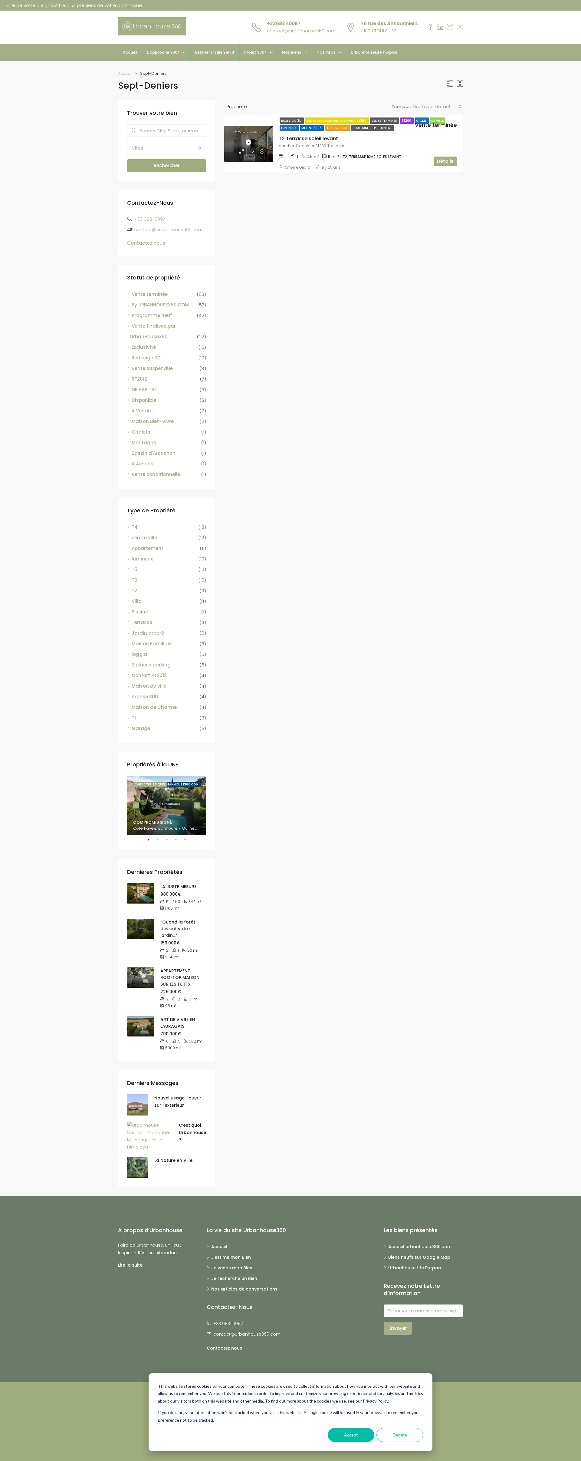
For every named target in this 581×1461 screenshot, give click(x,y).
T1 (134, 718)
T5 (134, 569)
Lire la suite (130, 1265)
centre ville (144, 537)
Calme (421, 120)
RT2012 (139, 379)
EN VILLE (437, 120)
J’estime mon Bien (231, 1257)
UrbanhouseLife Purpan (374, 52)
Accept (351, 1434)
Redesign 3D (291, 120)
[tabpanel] (166, 805)
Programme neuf (152, 315)
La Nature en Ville (173, 1160)
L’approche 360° (163, 52)
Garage (141, 728)
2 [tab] (161, 840)
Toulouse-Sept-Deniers (372, 128)
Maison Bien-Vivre (153, 421)
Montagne (144, 442)
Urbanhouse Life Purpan (414, 1268)
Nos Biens (291, 52)
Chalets (141, 432)
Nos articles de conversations (244, 1289)
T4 (135, 527)
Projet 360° (255, 52)
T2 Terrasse (337, 128)
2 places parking (151, 665)
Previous (136, 805)
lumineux (142, 559)
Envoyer (398, 1328)
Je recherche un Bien (234, 1278)
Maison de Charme (154, 707)
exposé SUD (145, 696)
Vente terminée (384, 120)
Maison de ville (149, 686)
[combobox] (437, 106)
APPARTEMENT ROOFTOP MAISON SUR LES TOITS (179, 977)
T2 (134, 590)
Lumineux (289, 128)
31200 (407, 120)
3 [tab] (170, 840)
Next (197, 805)
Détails (445, 161)
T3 (134, 580)
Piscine (140, 612)
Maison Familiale (152, 643)
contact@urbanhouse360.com (301, 31)
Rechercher (167, 165)
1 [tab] (152, 840)
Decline (400, 1434)
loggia (139, 654)
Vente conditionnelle (156, 474)
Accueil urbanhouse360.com (419, 1247)
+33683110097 (283, 23)
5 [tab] (188, 840)
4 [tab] (179, 840)
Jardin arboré (148, 633)
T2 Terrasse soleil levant (308, 138)
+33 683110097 (149, 219)
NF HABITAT (144, 389)
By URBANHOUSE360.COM (160, 305)
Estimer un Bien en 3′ (215, 52)
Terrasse (142, 622)
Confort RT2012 (149, 675)
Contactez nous (146, 243)
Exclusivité (144, 347)
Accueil (130, 52)
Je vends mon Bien (231, 1268)
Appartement (147, 548)
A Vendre (142, 411)
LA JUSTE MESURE (178, 887)
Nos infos (326, 52)
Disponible (144, 400)
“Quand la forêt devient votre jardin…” (177, 928)
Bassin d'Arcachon (154, 453)
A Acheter (143, 464)
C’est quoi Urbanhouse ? (192, 1132)
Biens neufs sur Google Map (419, 1257)
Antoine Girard (297, 167)
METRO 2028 (312, 128)
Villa (137, 601)
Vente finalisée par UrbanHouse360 (336, 120)
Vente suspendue (152, 368)
